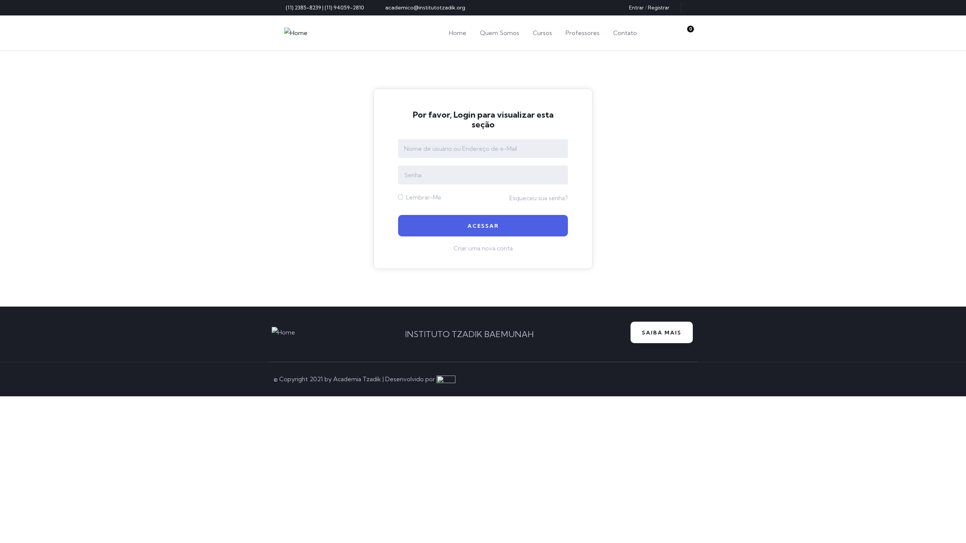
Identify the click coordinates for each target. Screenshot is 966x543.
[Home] (296, 33)
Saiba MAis (661, 332)
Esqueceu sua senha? (538, 198)
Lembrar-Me (423, 197)
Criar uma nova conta (483, 248)
